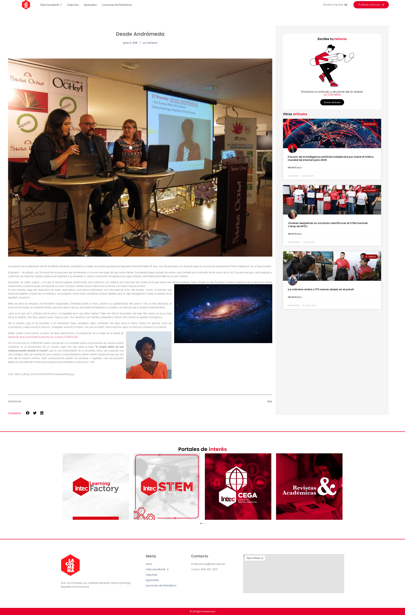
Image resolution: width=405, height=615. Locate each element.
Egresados (152, 580)
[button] (28, 413)
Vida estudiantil (155, 569)
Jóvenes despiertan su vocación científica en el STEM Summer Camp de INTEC (328, 224)
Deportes (151, 575)
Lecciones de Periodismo (161, 585)
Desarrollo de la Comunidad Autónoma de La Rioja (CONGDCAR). (43, 337)
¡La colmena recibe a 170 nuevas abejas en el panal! (321, 289)
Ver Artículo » (295, 167)
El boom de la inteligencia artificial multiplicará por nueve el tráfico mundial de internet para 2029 (331, 158)
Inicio (149, 564)
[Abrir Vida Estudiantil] (61, 5)
